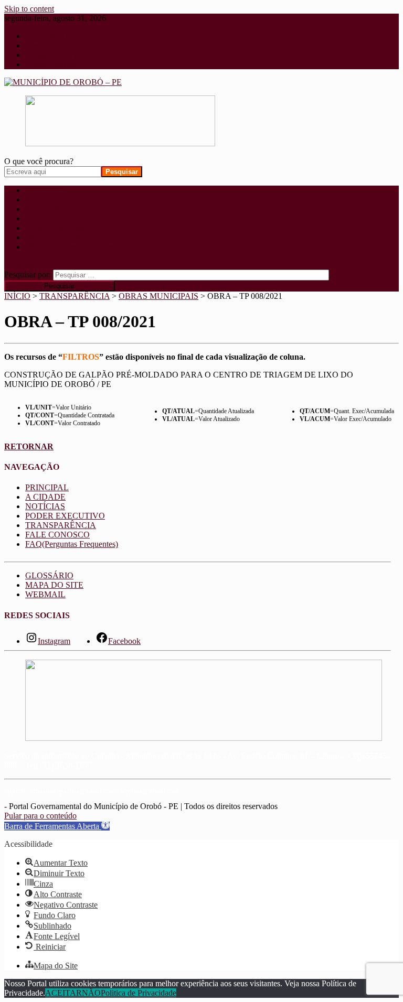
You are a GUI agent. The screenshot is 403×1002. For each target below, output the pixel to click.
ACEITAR (63, 992)
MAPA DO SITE (54, 584)
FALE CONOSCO (57, 237)
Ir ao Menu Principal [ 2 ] (67, 45)
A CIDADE (45, 199)
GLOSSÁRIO (49, 575)
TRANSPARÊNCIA (60, 227)
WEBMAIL (45, 594)
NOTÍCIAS (45, 208)
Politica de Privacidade (138, 992)
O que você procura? (38, 161)
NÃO (91, 992)
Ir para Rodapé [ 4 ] (57, 64)
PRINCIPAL (47, 190)
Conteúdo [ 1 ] (49, 35)
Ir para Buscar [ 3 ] (56, 54)
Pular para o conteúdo (40, 815)
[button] (57, 826)
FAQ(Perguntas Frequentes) (71, 246)
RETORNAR (29, 446)
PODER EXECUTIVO (65, 218)
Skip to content (29, 8)
